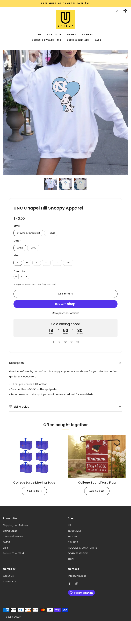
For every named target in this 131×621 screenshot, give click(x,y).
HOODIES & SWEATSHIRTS (45, 39)
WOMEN (71, 34)
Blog (5, 547)
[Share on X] (59, 342)
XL (46, 262)
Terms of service (13, 536)
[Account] (116, 11)
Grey (33, 247)
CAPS (97, 39)
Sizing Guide (10, 531)
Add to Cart (34, 491)
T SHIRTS (87, 34)
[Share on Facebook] (53, 342)
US (39, 34)
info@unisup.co (77, 576)
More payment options (65, 313)
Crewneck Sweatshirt (28, 232)
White (20, 247)
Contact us (10, 581)
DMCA (6, 542)
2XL (57, 262)
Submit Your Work (13, 553)
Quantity (19, 271)
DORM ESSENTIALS (78, 39)
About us (8, 576)
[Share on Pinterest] (71, 342)
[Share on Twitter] (65, 342)
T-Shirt (51, 232)
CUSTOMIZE (54, 34)
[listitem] (65, 3)
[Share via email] (77, 342)
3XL (68, 262)
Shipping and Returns (15, 525)
